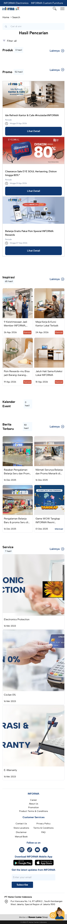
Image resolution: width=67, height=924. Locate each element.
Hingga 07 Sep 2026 (18, 243)
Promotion (33, 807)
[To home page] (11, 8)
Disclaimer (21, 832)
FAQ (43, 832)
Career (33, 800)
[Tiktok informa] (29, 849)
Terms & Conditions (43, 828)
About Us (33, 803)
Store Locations (21, 828)
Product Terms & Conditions (33, 811)
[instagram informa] (21, 849)
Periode (8, 120)
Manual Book (21, 836)
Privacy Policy (43, 823)
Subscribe (22, 884)
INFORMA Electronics (16, 3)
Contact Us (21, 823)
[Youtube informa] (37, 849)
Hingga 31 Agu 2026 (18, 123)
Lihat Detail (33, 131)
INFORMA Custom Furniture (47, 3)
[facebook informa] (45, 849)
